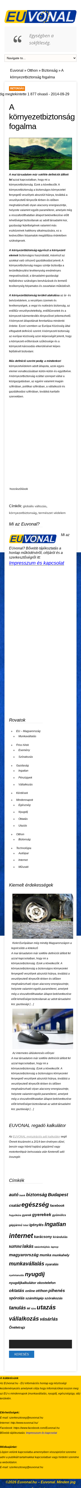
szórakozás (54, 1298)
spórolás (17, 1298)
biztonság (36, 1194)
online (30, 1291)
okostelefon (46, 1283)
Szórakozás (25, 756)
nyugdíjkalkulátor (22, 1283)
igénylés (36, 1225)
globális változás (34, 506)
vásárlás (49, 1319)
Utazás (22, 825)
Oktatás (23, 818)
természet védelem (52, 513)
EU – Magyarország (28, 731)
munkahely (60, 1255)
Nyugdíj (23, 812)
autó (13, 1194)
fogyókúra (15, 1215)
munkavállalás (26, 1264)
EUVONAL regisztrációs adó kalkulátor (36, 1136)
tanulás (17, 1308)
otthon (41, 1291)
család (14, 1205)
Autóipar (23, 853)
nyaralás (51, 1264)
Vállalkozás (25, 784)
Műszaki (23, 866)
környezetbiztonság (23, 513)
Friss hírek (22, 745)
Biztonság (50, 70)
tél (28, 1308)
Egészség (24, 805)
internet (21, 1235)
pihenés (56, 1290)
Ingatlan (23, 770)
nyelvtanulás (16, 1275)
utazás (46, 1307)
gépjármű (15, 1225)
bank (22, 1195)
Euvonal (16, 70)
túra (33, 1308)
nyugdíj (35, 1274)
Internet (23, 860)
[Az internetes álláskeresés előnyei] (42, 1048)
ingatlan (55, 1224)
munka (45, 1255)
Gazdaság (22, 765)
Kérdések (22, 793)
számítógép (34, 1298)
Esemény (24, 750)
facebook (57, 1205)
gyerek (26, 1215)
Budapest (58, 1194)
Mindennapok (24, 799)
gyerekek (41, 1214)
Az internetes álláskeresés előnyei (33, 1053)
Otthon (32, 70)
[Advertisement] (40, 444)
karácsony (43, 1237)
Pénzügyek (25, 777)
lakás (28, 1246)
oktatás (16, 1290)
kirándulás (60, 1237)
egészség (35, 1204)
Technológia (23, 848)
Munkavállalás (27, 736)
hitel (25, 1225)
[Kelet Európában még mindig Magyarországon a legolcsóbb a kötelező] (42, 937)
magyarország (24, 1254)
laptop (54, 1247)
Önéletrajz (17, 1327)
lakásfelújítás (42, 1247)
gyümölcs (59, 1215)
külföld (15, 1246)
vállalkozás (24, 1318)
